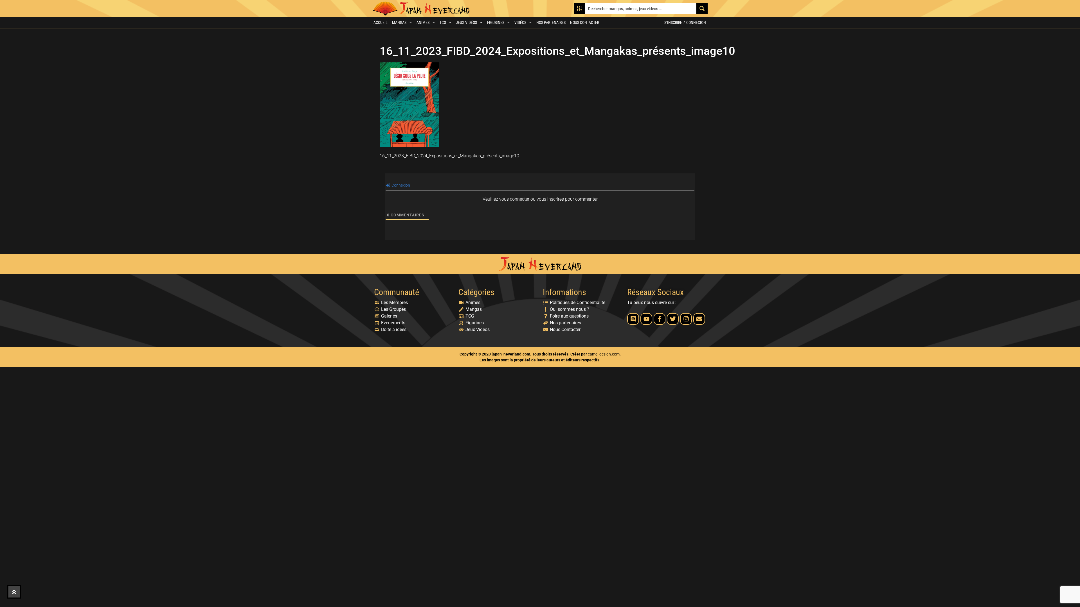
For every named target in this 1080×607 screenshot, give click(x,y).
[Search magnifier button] (702, 8)
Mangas (399, 22)
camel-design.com (604, 354)
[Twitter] (673, 319)
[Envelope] (699, 319)
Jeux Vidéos (466, 22)
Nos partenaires (551, 22)
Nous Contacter (584, 22)
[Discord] (633, 319)
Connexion (696, 22)
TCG (443, 22)
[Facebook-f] (659, 319)
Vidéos (520, 22)
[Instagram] (686, 319)
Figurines (495, 22)
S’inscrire (673, 22)
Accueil (381, 22)
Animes (423, 22)
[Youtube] (646, 319)
